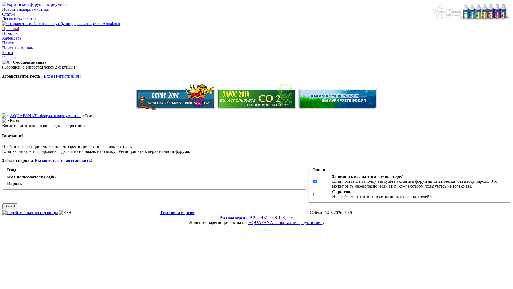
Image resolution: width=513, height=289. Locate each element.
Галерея (9, 57)
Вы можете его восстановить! (63, 160)
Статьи (8, 14)
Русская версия (233, 217)
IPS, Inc (286, 217)
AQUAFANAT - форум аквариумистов (45, 115)
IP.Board (255, 217)
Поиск (8, 43)
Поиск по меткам (18, 47)
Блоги (7, 52)
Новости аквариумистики (25, 9)
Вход (48, 76)
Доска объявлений (19, 19)
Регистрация (67, 76)
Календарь (11, 38)
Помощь (9, 33)
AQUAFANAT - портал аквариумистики (285, 222)
